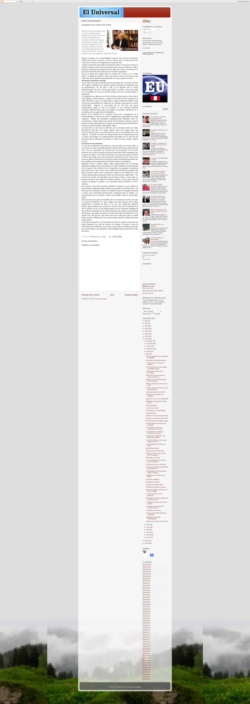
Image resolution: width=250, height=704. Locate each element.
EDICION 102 (147, 571)
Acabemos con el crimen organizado (157, 398)
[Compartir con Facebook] (119, 237)
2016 (146, 328)
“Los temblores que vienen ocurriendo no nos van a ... (155, 428)
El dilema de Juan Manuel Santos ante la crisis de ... (156, 380)
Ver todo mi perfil (148, 293)
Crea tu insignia (146, 259)
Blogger (138, 687)
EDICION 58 (146, 674)
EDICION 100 (147, 576)
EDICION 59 (146, 672)
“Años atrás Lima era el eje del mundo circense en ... (155, 376)
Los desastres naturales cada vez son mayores (158, 172)
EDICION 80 (146, 623)
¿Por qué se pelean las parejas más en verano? (158, 197)
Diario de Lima (149, 286)
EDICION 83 (146, 616)
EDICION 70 (146, 646)
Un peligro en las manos (153, 510)
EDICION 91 (146, 597)
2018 (146, 323)
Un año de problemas (152, 479)
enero (148, 537)
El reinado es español (152, 482)
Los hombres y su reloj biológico (156, 410)
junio (148, 524)
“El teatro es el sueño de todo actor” (157, 418)
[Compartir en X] (117, 237)
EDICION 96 (146, 585)
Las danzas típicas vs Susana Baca (157, 238)
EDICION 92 (146, 595)
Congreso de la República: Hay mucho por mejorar (155, 436)
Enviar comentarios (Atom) (98, 299)
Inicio (112, 295)
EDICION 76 (146, 632)
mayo (148, 527)
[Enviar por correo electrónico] (113, 237)
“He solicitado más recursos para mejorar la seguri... (156, 471)
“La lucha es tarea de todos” (154, 484)
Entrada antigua (131, 295)
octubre (148, 346)
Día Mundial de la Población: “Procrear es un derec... (155, 432)
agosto (148, 351)
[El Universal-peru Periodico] (143, 257)
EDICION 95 (146, 588)
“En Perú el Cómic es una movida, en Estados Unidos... (156, 367)
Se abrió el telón (151, 413)
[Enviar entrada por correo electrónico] (109, 236)
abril (147, 529)
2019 (146, 321)
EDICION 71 (146, 644)
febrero (148, 535)
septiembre (150, 349)
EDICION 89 (146, 602)
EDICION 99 (146, 578)
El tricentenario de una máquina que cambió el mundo (157, 498)
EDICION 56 (146, 679)
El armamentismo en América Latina (157, 421)
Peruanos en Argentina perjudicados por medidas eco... (157, 467)
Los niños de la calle (152, 408)
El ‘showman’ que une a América (156, 464)
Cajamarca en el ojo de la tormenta (157, 521)
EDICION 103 (147, 569)
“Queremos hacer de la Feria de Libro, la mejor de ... (156, 454)
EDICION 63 (146, 662)
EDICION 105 (147, 564)
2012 (146, 339)
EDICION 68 (146, 651)
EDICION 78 (146, 627)
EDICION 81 (146, 620)
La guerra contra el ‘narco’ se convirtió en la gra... (155, 507)
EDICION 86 (146, 609)
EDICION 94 (146, 590)
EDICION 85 (146, 611)
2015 (146, 331)
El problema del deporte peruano (156, 360)
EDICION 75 (146, 634)
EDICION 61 (146, 667)
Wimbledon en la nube (153, 457)
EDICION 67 (146, 653)
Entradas (148, 29)
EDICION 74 (146, 637)
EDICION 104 (147, 567)
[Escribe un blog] (115, 237)
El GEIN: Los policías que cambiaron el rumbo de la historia (158, 145)
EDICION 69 (146, 649)
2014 (146, 334)
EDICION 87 (146, 606)
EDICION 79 (146, 625)
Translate (157, 313)
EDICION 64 (146, 660)
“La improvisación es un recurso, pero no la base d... (156, 460)
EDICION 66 (146, 655)
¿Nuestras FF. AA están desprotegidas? (153, 517)
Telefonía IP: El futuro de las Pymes (157, 415)
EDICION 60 (146, 669)
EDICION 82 (146, 618)
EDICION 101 (147, 574)
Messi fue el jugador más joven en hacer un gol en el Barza (159, 211)
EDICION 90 (146, 599)
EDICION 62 (146, 665)
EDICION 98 (146, 581)
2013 (146, 336)
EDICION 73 (146, 639)
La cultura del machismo (158, 116)
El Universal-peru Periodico (149, 255)
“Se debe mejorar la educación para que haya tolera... (157, 388)
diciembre (149, 341)
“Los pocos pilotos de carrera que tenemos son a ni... (156, 440)
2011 (146, 540)
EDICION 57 (146, 677)
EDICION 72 (146, 641)
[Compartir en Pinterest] (121, 237)
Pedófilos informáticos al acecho (156, 487)
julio (147, 354)
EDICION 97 (146, 583)
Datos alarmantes (151, 405)
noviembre (149, 343)
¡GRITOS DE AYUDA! (152, 448)
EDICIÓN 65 (146, 658)
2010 (146, 543)
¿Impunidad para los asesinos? (155, 392)
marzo (148, 532)
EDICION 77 (146, 630)
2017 (146, 326)
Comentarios (149, 32)
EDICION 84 (146, 613)
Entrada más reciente (91, 295)
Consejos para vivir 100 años (155, 451)
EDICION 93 (146, 592)
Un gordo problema (157, 184)
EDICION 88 (146, 604)
